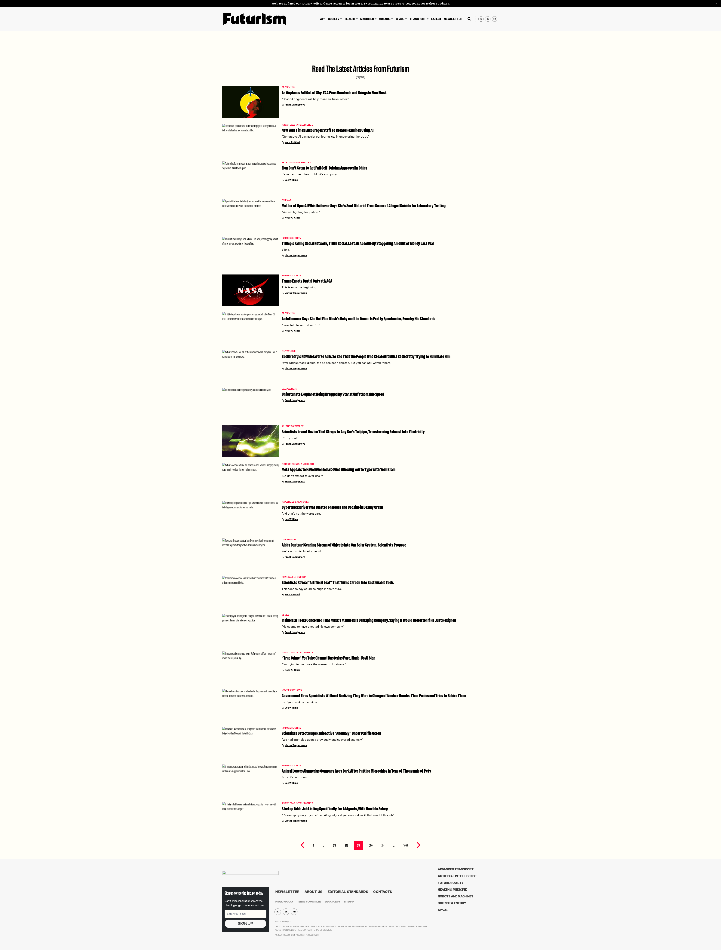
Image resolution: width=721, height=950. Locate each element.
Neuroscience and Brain (298, 464)
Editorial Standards (348, 892)
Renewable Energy (294, 577)
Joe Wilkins (291, 180)
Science (385, 19)
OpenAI (286, 200)
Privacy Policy (311, 3)
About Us (314, 892)
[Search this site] (469, 19)
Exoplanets (289, 389)
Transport (418, 19)
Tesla (285, 615)
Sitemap (349, 901)
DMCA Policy (332, 901)
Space (400, 19)
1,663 (405, 845)
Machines (367, 19)
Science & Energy (292, 426)
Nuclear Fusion (292, 690)
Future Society (291, 238)
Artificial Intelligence (297, 125)
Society (333, 19)
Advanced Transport (295, 502)
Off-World (289, 539)
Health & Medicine (452, 889)
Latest (436, 19)
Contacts (382, 892)
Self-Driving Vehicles (296, 162)
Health (350, 19)
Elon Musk (288, 87)
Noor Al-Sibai (292, 142)
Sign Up (245, 923)
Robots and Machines (455, 896)
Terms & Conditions (309, 901)
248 (346, 845)
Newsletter (453, 19)
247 (334, 845)
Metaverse (289, 351)
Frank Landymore (295, 104)
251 (383, 845)
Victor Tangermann (296, 255)
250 (371, 845)
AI (321, 19)
